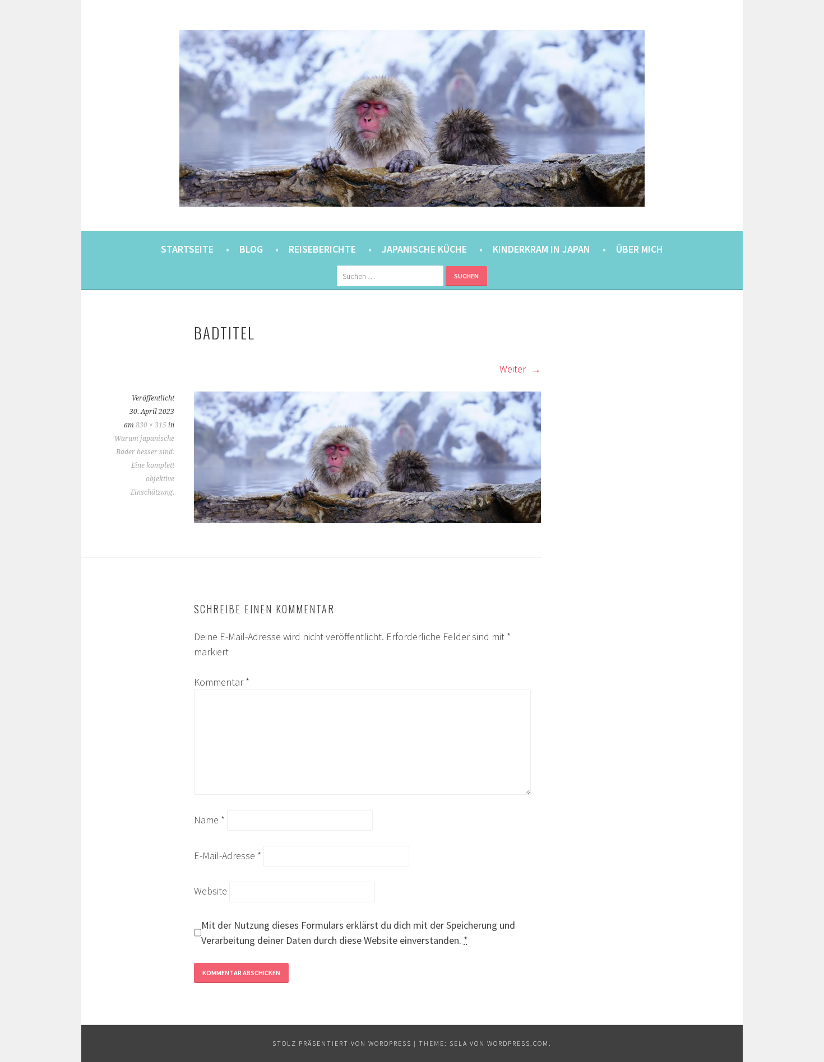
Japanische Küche (424, 249)
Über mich (639, 249)
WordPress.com (518, 1043)
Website (210, 890)
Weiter (513, 368)
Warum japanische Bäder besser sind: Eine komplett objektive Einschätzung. (144, 465)
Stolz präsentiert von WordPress (341, 1043)
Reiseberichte (322, 249)
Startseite (187, 249)
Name (209, 819)
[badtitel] (367, 519)
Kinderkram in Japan (541, 249)
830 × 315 (151, 425)
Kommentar (221, 682)
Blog (251, 249)
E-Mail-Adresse (227, 855)
